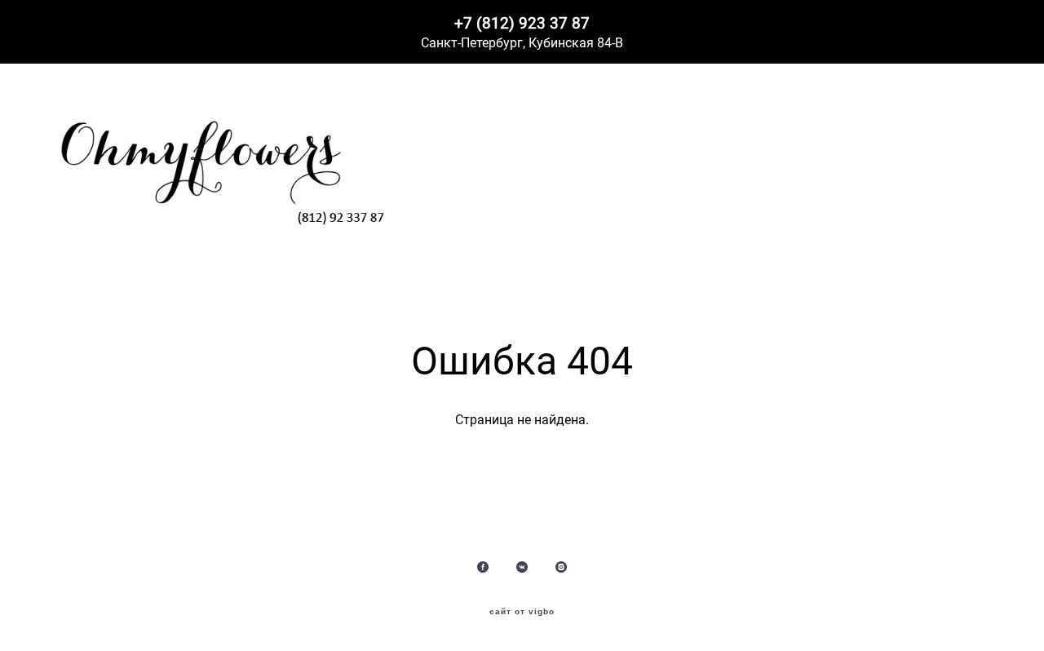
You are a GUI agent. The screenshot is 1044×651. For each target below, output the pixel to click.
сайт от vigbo (522, 612)
